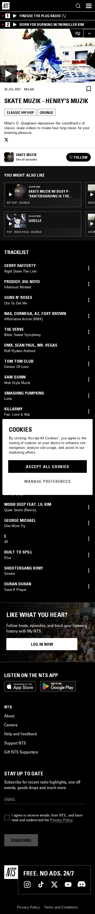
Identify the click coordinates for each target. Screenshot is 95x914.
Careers (10, 724)
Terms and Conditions (61, 907)
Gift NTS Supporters (21, 752)
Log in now (42, 644)
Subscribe (21, 840)
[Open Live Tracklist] (76, 33)
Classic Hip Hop (20, 112)
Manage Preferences (47, 481)
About (9, 715)
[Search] (78, 5)
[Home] (6, 5)
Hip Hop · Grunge (18, 203)
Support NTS (15, 743)
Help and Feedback (20, 733)
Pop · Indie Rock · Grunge (24, 232)
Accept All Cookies (47, 466)
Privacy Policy (61, 820)
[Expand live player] (89, 33)
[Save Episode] (88, 88)
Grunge (46, 112)
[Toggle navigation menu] (88, 6)
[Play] (47, 55)
